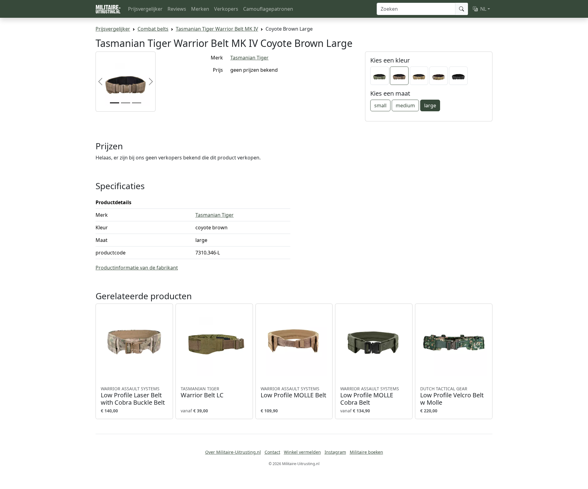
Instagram (335, 452)
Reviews (177, 9)
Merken (200, 9)
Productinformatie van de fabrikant (137, 267)
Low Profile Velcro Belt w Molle (452, 396)
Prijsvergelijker (145, 9)
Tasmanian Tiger (249, 57)
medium (405, 105)
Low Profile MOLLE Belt (293, 392)
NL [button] (483, 9)
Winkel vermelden (302, 452)
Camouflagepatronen (268, 9)
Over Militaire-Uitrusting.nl (233, 452)
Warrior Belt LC (202, 392)
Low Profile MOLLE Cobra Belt (369, 396)
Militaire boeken (366, 452)
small (380, 105)
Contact (272, 452)
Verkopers (226, 9)
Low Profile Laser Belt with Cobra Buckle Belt (133, 396)
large (430, 105)
